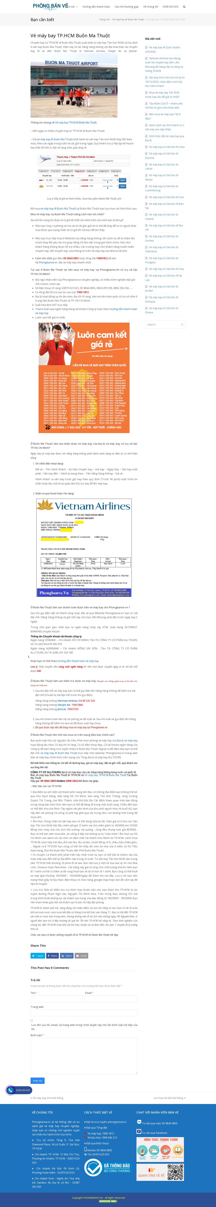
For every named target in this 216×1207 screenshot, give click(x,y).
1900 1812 (108, 1133)
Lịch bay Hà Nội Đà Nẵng (168, 1098)
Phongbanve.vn (48, 262)
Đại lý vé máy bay (127, 740)
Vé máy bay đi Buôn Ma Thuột (128, 19)
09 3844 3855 (104, 1150)
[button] (38, 956)
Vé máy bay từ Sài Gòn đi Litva (167, 147)
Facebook (161, 1133)
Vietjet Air (64, 705)
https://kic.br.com (134, 1197)
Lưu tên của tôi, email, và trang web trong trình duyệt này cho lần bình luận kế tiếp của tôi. (84, 1027)
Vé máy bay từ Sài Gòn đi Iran (166, 197)
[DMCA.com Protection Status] (108, 1202)
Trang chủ (104, 19)
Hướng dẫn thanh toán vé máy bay (78, 661)
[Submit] (182, 324)
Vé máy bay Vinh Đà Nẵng (48, 1098)
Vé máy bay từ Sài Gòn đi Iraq (166, 269)
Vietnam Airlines (68, 700)
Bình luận (37, 1035)
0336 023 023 (23, 1090)
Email (89, 993)
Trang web (37, 1007)
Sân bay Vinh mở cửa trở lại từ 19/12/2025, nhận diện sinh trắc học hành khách (165, 82)
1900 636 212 (109, 1137)
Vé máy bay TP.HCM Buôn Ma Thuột (75, 122)
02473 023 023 (100, 1154)
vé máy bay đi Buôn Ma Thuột (55, 139)
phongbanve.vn (117, 1122)
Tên (34, 993)
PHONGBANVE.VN (93, 1197)
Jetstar (62, 709)
